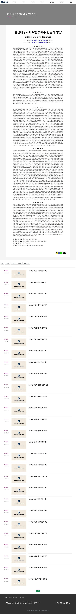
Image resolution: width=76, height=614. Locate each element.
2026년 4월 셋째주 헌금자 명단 (38, 453)
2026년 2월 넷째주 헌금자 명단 (38, 533)
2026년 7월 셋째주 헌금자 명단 (38, 316)
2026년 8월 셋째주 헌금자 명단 (38, 271)
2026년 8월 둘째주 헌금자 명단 (38, 282)
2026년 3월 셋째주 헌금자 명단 (38, 499)
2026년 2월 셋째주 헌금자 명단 (38, 545)
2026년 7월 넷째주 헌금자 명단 (38, 305)
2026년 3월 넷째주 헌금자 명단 (38, 488)
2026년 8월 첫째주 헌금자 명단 (38, 294)
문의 (6, 597)
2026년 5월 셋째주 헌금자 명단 (38, 408)
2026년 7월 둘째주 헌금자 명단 (38, 328)
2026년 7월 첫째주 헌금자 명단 (38, 339)
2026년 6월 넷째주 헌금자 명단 (38, 351)
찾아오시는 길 (37, 602)
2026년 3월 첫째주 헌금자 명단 (38, 522)
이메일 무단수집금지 (13, 597)
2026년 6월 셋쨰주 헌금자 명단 (38, 362)
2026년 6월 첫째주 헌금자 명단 (38, 373)
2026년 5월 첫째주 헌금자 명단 (38, 430)
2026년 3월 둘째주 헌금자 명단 (38, 510)
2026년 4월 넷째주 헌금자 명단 (38, 442)
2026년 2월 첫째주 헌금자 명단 (38, 567)
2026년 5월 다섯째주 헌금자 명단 (38, 385)
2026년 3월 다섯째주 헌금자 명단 (38, 476)
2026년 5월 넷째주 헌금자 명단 (38, 396)
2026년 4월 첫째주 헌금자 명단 (38, 465)
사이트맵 (22, 597)
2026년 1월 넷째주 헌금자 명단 (38, 579)
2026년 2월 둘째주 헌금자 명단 (38, 556)
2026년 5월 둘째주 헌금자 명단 (38, 419)
